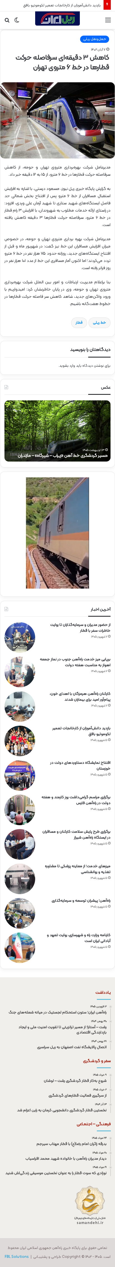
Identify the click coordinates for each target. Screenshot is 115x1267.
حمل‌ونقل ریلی (94, 39)
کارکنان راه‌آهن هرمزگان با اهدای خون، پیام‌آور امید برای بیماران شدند (80, 697)
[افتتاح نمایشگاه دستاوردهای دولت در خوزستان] (19, 775)
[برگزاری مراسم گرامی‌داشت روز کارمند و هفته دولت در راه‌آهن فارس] (19, 810)
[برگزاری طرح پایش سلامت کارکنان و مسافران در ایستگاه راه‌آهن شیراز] (19, 844)
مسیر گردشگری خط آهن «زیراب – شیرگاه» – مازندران (63, 455)
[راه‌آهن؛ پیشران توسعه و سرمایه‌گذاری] (19, 913)
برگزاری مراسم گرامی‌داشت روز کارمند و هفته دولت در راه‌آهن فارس (76, 800)
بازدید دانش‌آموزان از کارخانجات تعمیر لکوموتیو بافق (62, 5)
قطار (79, 323)
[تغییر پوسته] (17, 22)
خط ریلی (99, 323)
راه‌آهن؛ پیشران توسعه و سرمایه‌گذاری (81, 901)
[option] (57, 431)
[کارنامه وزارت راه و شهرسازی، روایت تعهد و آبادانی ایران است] (19, 948)
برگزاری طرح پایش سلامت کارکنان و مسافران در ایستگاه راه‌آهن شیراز (76, 834)
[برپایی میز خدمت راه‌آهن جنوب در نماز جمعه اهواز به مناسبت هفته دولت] (19, 672)
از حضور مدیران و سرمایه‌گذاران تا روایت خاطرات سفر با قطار (80, 628)
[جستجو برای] (7, 22)
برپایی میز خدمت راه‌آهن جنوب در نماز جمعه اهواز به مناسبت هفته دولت (75, 662)
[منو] (108, 22)
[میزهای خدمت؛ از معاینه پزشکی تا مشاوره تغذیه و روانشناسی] (19, 879)
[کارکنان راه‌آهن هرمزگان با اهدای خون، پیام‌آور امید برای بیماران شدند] (19, 706)
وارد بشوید (67, 366)
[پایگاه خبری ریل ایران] (57, 20)
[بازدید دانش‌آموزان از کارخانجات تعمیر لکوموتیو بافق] (19, 741)
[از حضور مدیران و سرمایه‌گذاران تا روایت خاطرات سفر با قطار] (19, 637)
